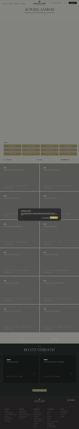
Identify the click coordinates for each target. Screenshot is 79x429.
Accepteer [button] (54, 217)
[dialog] (39, 214)
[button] (45, 217)
